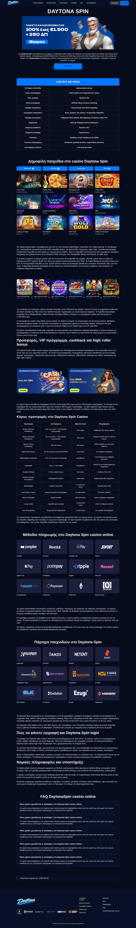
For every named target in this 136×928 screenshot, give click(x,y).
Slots (105, 168)
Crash (79, 168)
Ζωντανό (53, 168)
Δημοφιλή (27, 168)
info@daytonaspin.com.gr (111, 911)
